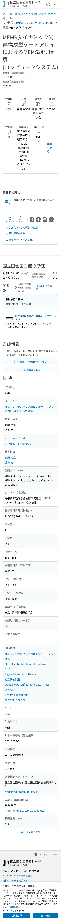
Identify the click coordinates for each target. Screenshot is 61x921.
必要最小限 (16, 915)
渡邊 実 (9, 462)
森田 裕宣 (10, 457)
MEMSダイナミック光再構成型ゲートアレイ (30, 654)
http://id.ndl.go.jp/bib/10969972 (24, 810)
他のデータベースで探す (21, 239)
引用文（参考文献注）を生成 (24, 227)
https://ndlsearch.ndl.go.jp (21, 792)
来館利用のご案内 (44, 287)
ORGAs (9, 690)
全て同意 (45, 915)
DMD (7, 669)
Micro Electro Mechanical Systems (25, 664)
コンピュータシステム (18, 443)
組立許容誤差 (12, 679)
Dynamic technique (16, 695)
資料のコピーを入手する (15, 880)
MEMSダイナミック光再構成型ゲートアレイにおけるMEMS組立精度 (30, 409)
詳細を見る (49, 147)
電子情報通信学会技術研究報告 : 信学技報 (33, 16)
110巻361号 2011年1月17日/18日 (34, 23)
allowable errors (15, 700)
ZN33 (8, 714)
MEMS (8, 659)
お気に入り (10, 221)
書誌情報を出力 (17, 233)
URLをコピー (20, 221)
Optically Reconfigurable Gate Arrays (27, 684)
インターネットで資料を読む (17, 875)
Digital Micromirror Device (20, 674)
